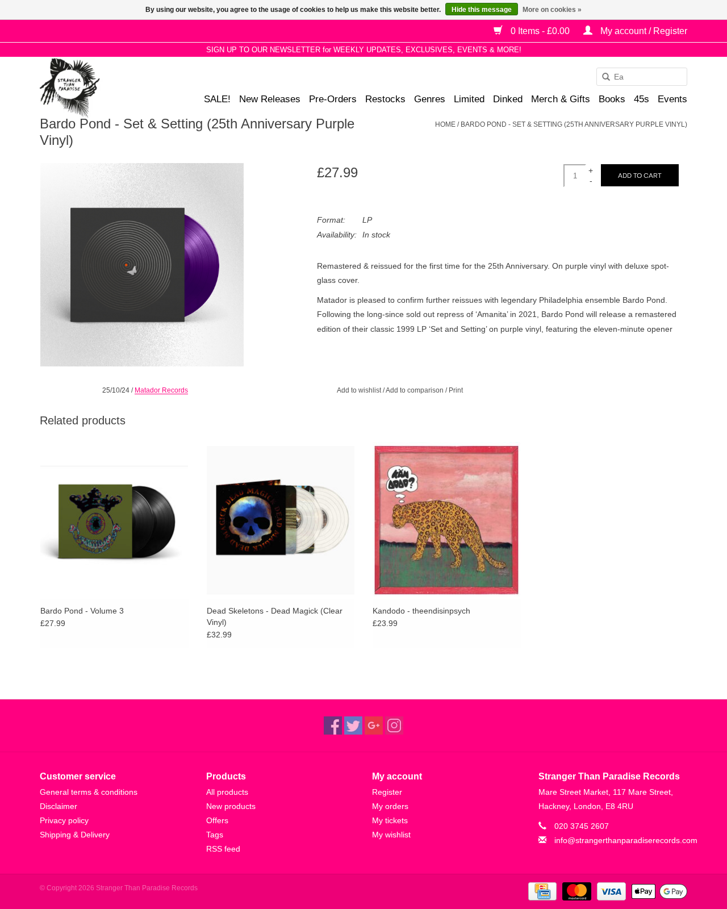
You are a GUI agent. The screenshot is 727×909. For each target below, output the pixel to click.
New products (231, 806)
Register (387, 792)
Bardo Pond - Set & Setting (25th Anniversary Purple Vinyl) (574, 124)
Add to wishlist (359, 390)
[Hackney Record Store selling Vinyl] (100, 88)
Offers (217, 820)
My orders (390, 806)
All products (227, 792)
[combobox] (641, 77)
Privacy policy (64, 820)
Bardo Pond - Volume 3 (82, 610)
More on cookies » (552, 10)
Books (612, 99)
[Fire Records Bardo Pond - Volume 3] (114, 519)
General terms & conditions (88, 792)
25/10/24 (115, 390)
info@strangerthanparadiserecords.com (625, 840)
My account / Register (642, 31)
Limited (469, 99)
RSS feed (223, 848)
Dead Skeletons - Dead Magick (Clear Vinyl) (274, 616)
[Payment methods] (541, 891)
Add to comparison (415, 390)
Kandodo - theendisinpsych (421, 610)
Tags (214, 834)
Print (456, 390)
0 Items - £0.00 (540, 31)
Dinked (508, 99)
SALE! (217, 99)
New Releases (269, 99)
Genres (429, 99)
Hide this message (482, 10)
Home (445, 124)
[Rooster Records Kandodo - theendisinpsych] (446, 519)
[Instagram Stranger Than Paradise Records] (394, 725)
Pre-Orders (333, 99)
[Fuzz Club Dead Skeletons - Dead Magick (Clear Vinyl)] (281, 519)
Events (672, 99)
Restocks (385, 99)
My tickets (390, 820)
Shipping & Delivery (75, 834)
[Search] (602, 77)
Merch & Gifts (560, 99)
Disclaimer (58, 806)
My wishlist (391, 834)
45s (641, 99)
